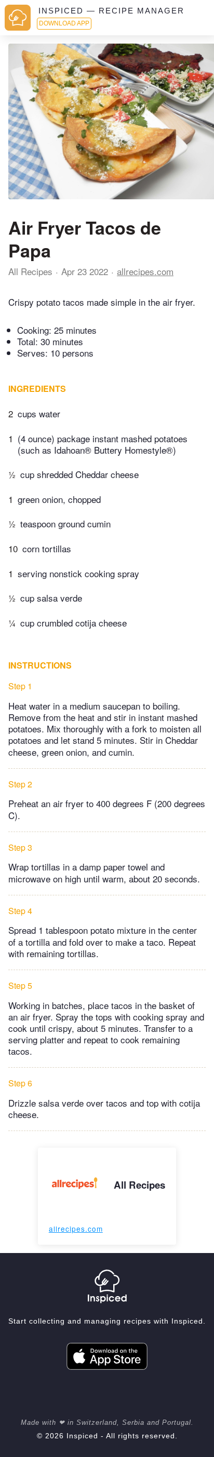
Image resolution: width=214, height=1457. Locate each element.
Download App (64, 23)
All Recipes (30, 271)
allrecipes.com (145, 271)
